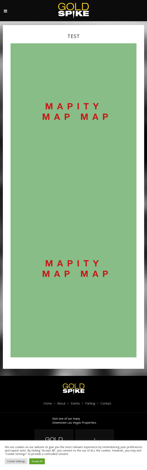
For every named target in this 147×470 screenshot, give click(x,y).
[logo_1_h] (73, 389)
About (61, 403)
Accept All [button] (37, 461)
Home (47, 403)
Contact (105, 403)
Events (75, 403)
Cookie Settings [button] (16, 461)
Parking (90, 403)
